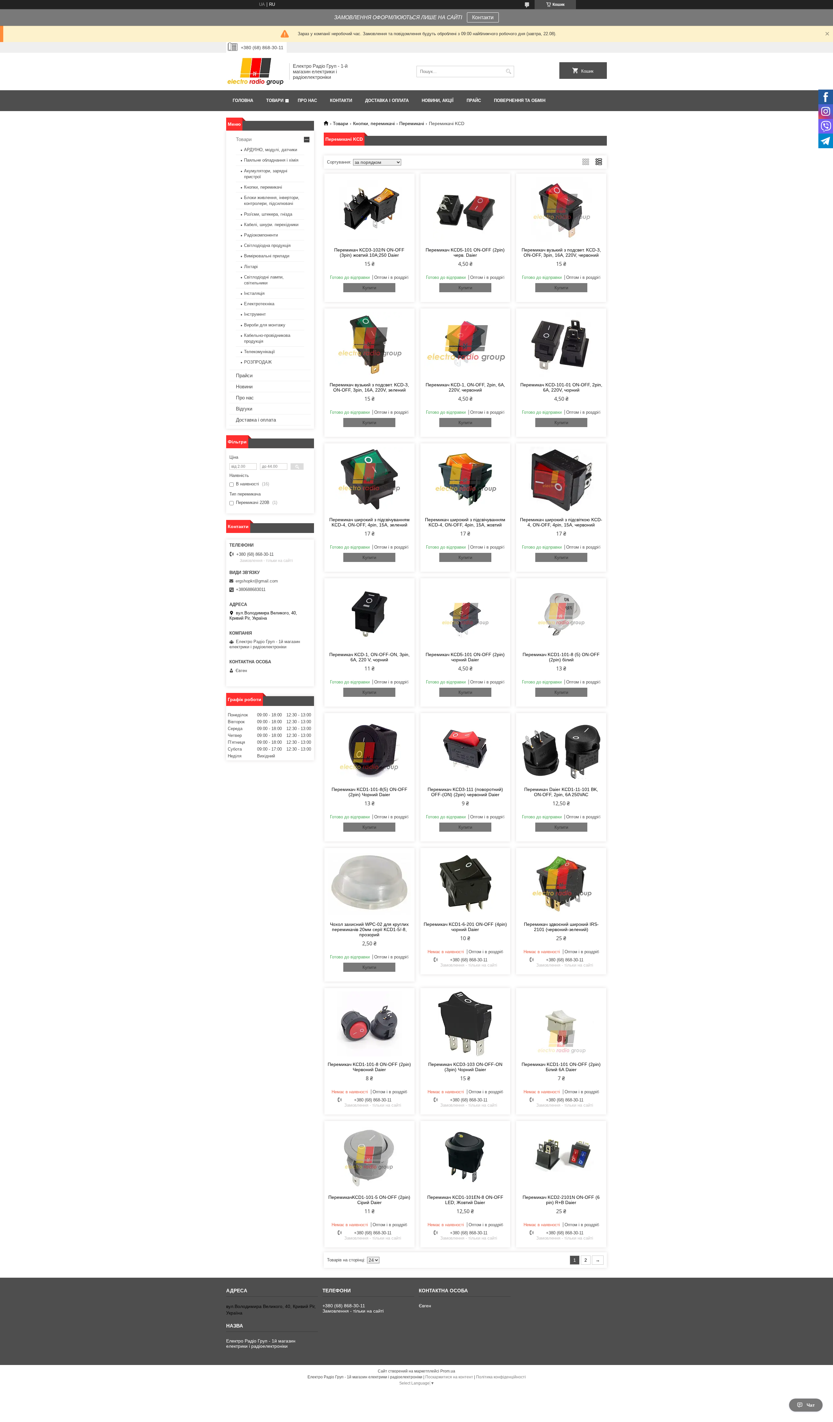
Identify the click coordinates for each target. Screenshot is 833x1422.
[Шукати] (508, 71)
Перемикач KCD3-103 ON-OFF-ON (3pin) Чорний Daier (465, 1067)
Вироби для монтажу (264, 325)
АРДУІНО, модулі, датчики (270, 149)
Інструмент (255, 314)
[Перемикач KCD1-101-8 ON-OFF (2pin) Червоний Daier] (369, 1023)
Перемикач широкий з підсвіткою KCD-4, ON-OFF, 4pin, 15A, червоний (561, 522)
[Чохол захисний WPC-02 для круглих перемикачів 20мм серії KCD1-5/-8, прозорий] (369, 883)
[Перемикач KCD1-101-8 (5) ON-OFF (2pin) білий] (561, 614)
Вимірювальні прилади (266, 255)
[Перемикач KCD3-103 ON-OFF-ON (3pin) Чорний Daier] (465, 1023)
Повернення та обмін (519, 100)
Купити (369, 287)
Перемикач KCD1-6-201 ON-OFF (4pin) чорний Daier (465, 927)
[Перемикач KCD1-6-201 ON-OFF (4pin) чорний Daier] (465, 883)
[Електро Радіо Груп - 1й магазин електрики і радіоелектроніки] (255, 71)
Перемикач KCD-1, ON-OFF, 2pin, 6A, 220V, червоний (465, 387)
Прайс (474, 100)
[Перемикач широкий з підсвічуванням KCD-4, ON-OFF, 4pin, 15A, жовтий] (465, 479)
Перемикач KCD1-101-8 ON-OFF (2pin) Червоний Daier (369, 1067)
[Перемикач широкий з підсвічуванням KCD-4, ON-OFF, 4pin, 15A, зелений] (369, 479)
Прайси (244, 375)
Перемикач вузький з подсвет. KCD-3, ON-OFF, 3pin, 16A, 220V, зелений (369, 387)
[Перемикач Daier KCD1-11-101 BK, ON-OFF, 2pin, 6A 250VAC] (561, 749)
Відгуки (244, 408)
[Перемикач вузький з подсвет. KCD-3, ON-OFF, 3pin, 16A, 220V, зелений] (369, 344)
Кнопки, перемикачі (374, 123)
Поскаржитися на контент (449, 1377)
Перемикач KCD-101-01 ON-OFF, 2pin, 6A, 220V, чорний (561, 387)
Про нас (307, 100)
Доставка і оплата (387, 100)
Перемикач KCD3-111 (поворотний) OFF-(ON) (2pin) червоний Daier (465, 792)
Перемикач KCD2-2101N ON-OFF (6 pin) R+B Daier (561, 1200)
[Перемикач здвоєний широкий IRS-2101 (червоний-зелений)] (561, 883)
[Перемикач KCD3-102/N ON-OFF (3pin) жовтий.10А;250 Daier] (369, 209)
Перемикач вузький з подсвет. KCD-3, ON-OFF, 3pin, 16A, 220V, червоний (561, 252)
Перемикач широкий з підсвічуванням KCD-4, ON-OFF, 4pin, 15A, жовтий (465, 522)
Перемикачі (411, 123)
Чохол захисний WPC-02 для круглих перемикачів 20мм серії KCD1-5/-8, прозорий (369, 929)
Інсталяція (254, 293)
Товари (274, 100)
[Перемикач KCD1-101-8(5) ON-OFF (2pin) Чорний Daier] (369, 749)
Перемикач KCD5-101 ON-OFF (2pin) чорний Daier (465, 657)
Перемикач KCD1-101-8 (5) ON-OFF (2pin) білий (561, 657)
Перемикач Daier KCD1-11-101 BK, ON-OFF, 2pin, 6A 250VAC (561, 792)
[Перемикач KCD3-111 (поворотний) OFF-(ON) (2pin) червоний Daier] (465, 749)
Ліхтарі (251, 266)
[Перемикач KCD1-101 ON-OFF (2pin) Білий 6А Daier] (561, 1023)
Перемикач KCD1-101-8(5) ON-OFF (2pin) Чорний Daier (369, 792)
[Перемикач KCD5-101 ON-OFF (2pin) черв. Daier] (465, 209)
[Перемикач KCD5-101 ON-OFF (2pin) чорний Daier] (465, 614)
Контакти (483, 17)
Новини (244, 386)
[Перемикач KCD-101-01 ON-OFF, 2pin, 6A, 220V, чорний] (561, 344)
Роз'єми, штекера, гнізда (268, 214)
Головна (243, 100)
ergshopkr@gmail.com (257, 581)
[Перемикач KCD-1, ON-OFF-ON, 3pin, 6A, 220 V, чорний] (369, 614)
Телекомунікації (259, 351)
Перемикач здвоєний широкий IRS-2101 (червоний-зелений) (561, 927)
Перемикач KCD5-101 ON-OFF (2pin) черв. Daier (465, 252)
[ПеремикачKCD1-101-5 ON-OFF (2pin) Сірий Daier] (369, 1156)
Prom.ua (447, 1371)
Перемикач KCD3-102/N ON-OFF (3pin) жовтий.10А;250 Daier (369, 252)
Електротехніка (259, 303)
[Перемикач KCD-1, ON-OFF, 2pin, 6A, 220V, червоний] (465, 344)
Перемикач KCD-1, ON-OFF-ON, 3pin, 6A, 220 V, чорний (369, 657)
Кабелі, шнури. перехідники (271, 224)
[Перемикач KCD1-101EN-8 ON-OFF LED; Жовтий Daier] (465, 1156)
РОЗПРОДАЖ (258, 362)
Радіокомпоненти (261, 235)
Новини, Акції (438, 100)
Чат (811, 1405)
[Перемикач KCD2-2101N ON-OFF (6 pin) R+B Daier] (561, 1156)
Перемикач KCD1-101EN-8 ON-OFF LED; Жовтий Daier (465, 1200)
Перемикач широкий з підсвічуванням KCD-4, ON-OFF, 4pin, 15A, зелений (369, 522)
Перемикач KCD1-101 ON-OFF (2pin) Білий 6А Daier (561, 1067)
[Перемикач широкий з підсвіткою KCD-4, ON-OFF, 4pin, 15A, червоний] (561, 479)
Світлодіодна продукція (267, 245)
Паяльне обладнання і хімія (271, 160)
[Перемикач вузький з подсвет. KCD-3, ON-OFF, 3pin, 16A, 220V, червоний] (561, 209)
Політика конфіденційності (501, 1377)
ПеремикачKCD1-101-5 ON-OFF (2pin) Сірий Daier (369, 1200)
